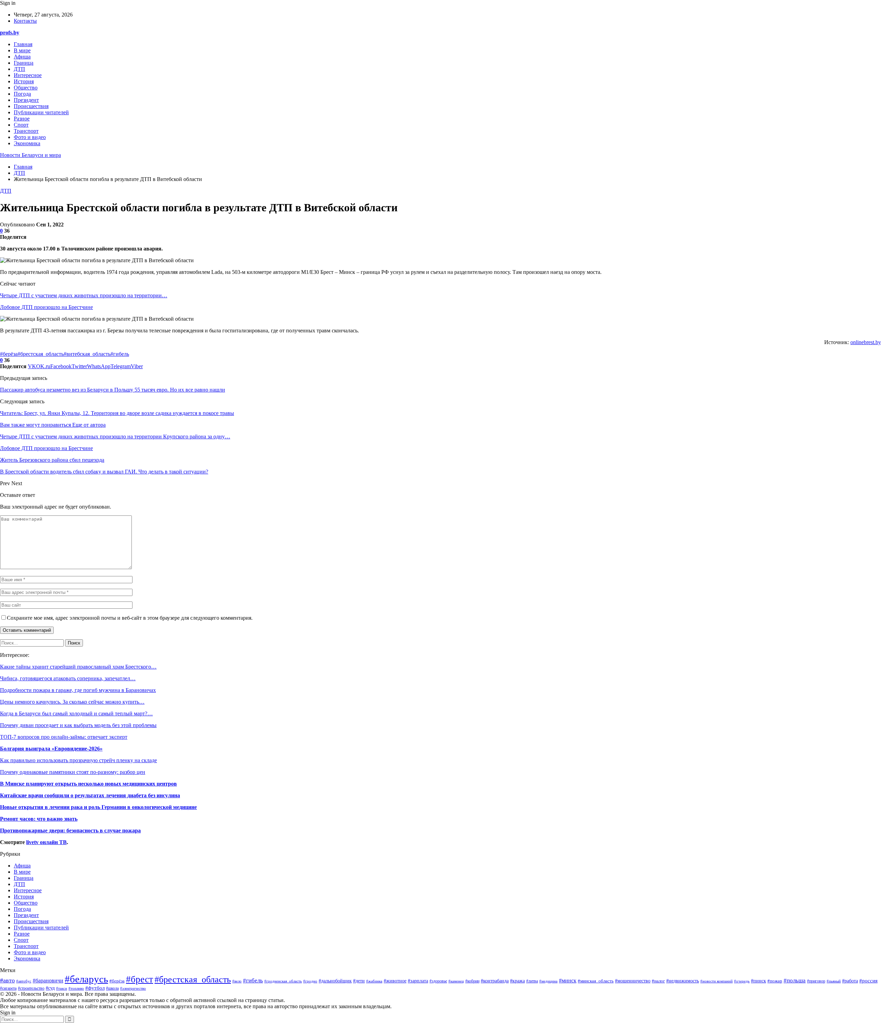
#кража (517, 980)
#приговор (816, 981)
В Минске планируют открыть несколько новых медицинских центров (88, 784)
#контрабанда (495, 980)
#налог (658, 980)
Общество (26, 87)
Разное (22, 118)
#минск (567, 980)
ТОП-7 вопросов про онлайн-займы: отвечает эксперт (63, 737)
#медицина (548, 981)
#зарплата (418, 980)
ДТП (19, 69)
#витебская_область (87, 354)
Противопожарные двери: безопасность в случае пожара (70, 830)
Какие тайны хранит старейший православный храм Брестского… (78, 667)
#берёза (9, 354)
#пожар (774, 980)
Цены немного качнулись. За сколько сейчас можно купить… (72, 702)
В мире (22, 50)
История (24, 81)
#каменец (456, 981)
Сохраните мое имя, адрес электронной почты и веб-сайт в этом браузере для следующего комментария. (130, 618)
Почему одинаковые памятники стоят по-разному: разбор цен (72, 772)
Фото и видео (30, 137)
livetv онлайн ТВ (46, 842)
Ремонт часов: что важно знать (38, 819)
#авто (7, 980)
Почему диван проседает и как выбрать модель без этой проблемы (78, 725)
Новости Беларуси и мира (30, 155)
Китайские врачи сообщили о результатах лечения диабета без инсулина (90, 795)
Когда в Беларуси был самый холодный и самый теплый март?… (76, 713)
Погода (22, 94)
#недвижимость (682, 980)
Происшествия (31, 106)
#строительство (31, 988)
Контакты (25, 21)
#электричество (133, 988)
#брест (139, 979)
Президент (26, 100)
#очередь (742, 981)
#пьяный (834, 981)
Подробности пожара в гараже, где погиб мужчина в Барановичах (78, 690)
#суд (50, 988)
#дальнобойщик (335, 980)
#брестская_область (41, 354)
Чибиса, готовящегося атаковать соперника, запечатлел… (68, 678)
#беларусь (86, 978)
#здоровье (438, 981)
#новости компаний (716, 981)
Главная (23, 44)
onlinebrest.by (865, 342)
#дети (359, 980)
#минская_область (596, 981)
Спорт (21, 125)
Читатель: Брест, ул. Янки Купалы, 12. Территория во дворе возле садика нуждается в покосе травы (117, 413)
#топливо (76, 988)
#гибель (119, 354)
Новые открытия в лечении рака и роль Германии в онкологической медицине (98, 807)
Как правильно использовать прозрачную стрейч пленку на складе (78, 760)
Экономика (27, 143)
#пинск (758, 980)
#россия (868, 980)
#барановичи (48, 980)
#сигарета (8, 988)
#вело (237, 981)
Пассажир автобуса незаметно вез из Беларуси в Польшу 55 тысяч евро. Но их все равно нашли (112, 390)
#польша (795, 980)
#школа (112, 988)
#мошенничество (632, 980)
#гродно (310, 981)
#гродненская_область (283, 981)
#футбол (95, 988)
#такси (61, 988)
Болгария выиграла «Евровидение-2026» (51, 749)
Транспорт (26, 131)
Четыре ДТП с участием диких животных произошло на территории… (83, 295)
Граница (23, 63)
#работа (850, 980)
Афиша (22, 57)
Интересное (28, 75)
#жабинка (374, 981)
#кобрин (472, 981)
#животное (395, 980)
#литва (532, 981)
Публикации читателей (41, 112)
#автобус (23, 981)
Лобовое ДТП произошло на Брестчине (46, 307)
